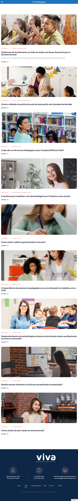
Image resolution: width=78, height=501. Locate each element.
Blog (45, 486)
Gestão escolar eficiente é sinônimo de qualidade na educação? (32, 385)
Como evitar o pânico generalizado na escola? (23, 242)
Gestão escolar (16, 48)
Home (18, 486)
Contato (60, 486)
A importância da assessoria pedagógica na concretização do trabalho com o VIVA (38, 289)
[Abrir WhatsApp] (74, 497)
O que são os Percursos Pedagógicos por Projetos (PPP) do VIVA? (32, 150)
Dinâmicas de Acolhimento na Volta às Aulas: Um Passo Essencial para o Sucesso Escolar (35, 53)
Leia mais (3, 62)
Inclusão (23, 48)
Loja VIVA (51, 486)
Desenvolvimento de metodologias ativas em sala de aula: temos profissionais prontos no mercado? (39, 337)
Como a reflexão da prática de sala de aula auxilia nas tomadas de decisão (36, 104)
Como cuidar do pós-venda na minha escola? (22, 430)
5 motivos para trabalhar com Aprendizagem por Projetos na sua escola (35, 196)
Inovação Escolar (26, 100)
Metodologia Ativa (36, 486)
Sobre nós (25, 486)
